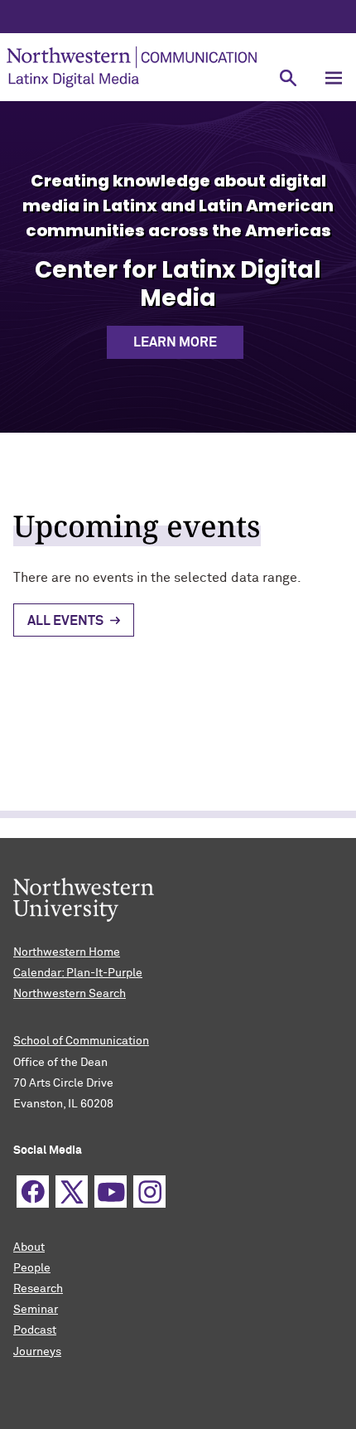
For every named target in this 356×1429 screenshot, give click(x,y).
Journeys (37, 1352)
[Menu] (333, 78)
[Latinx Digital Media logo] (132, 67)
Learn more (175, 342)
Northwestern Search (69, 994)
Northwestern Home (66, 952)
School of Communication (81, 1041)
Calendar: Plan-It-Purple (77, 973)
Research (38, 1289)
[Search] (287, 78)
